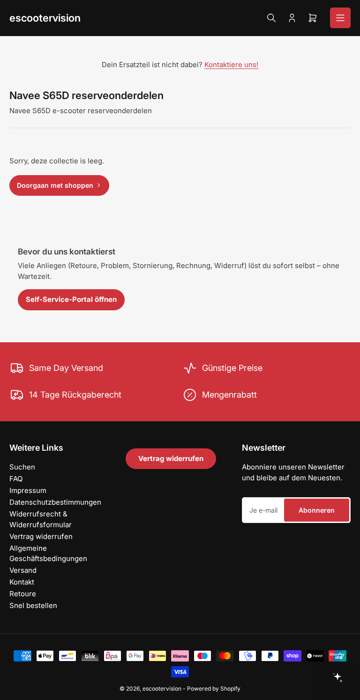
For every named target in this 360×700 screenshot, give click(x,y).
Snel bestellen (33, 605)
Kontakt (21, 581)
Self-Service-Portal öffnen (71, 299)
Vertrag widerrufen (41, 536)
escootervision (45, 18)
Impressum (27, 490)
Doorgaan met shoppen (55, 185)
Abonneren (317, 510)
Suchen (22, 466)
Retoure (22, 593)
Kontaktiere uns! (231, 64)
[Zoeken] (271, 18)
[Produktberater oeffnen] (337, 677)
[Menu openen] (340, 18)
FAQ (15, 478)
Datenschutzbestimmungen (55, 502)
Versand (23, 570)
